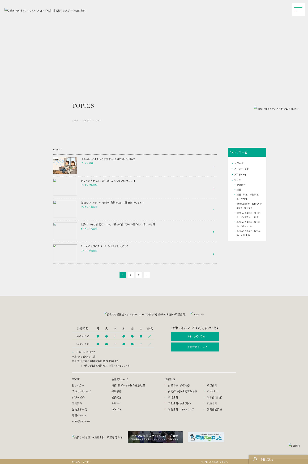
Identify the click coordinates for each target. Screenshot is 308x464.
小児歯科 (173, 397)
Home (75, 120)
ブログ (237, 180)
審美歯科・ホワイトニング (181, 409)
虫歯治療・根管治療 (179, 385)
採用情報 (116, 391)
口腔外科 (212, 403)
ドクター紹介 (78, 397)
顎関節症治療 (214, 409)
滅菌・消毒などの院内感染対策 (128, 385)
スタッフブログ (241, 169)
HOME (76, 379)
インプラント (213, 391)
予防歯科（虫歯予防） (179, 403)
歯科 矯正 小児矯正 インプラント (249, 196)
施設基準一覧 (79, 409)
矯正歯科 (212, 385)
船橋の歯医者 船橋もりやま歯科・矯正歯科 (249, 205)
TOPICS (86, 120)
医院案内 (77, 403)
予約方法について (197, 347)
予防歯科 (241, 184)
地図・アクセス (79, 415)
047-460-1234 (197, 336)
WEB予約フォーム (81, 421)
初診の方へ (78, 385)
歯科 (239, 189)
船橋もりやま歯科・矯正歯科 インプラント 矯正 (249, 214)
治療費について (119, 379)
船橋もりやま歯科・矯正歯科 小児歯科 (249, 233)
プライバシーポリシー (81, 461)
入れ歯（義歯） (214, 397)
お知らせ (239, 163)
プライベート (240, 174)
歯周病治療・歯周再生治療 (182, 391)
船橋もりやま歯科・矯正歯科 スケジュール (249, 224)
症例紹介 (116, 397)
